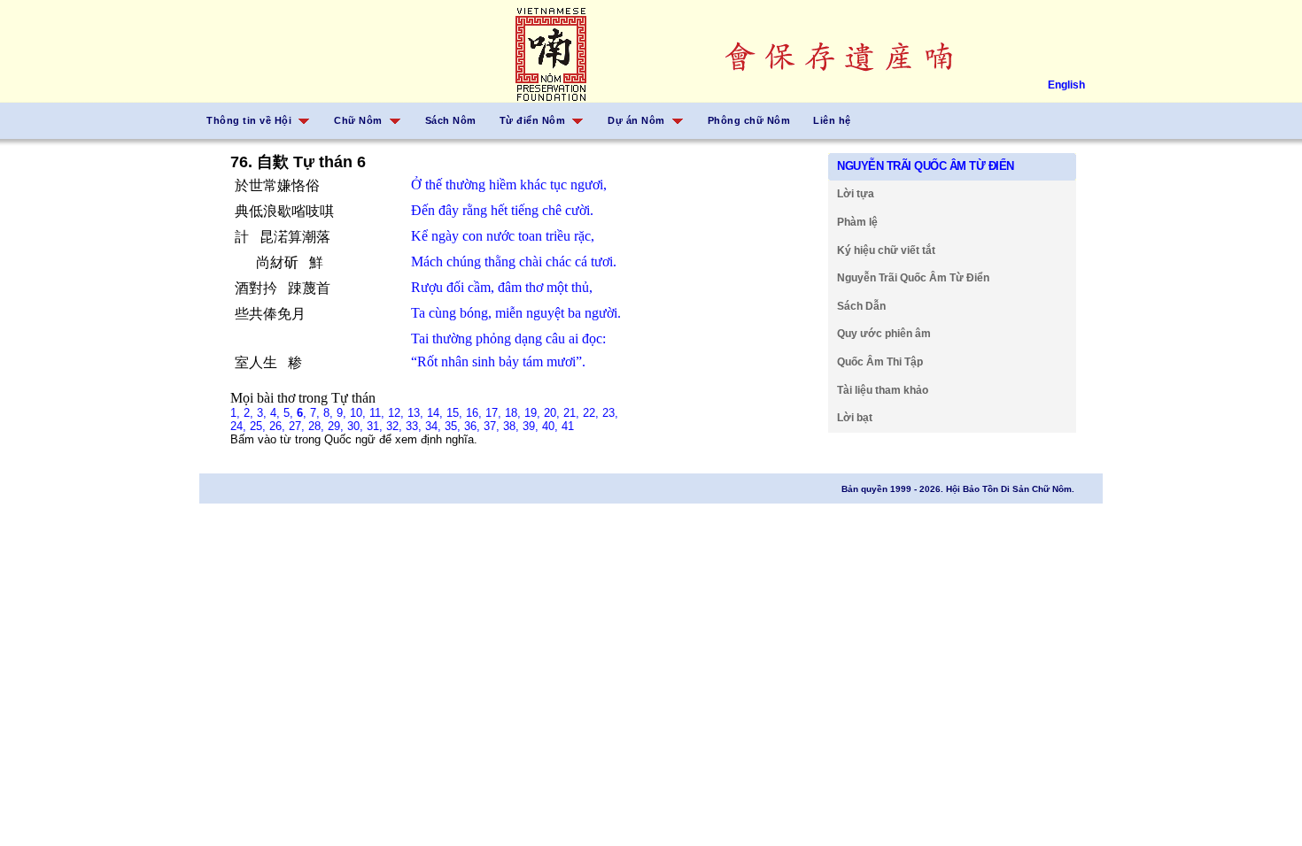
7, (316, 412)
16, (475, 412)
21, (573, 412)
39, (532, 426)
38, (513, 426)
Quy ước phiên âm (884, 333)
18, (514, 412)
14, (436, 412)
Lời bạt (854, 417)
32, (396, 426)
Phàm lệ (857, 222)
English (1066, 85)
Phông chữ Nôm (749, 120)
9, (343, 412)
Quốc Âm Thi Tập (880, 362)
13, (417, 412)
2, (250, 412)
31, (376, 426)
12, (397, 412)
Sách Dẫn (861, 306)
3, (263, 412)
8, (330, 412)
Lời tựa (855, 194)
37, (493, 426)
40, (552, 426)
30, (357, 426)
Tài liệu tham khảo (882, 390)
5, (290, 412)
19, (534, 412)
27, (298, 426)
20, (553, 412)
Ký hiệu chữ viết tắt (886, 250)
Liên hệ (832, 120)
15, (456, 412)
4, (276, 412)
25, (259, 426)
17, (495, 412)
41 (568, 426)
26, (279, 426)
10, (359, 412)
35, (454, 426)
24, (240, 426)
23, (610, 412)
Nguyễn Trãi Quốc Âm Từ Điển (913, 278)
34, (435, 426)
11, (378, 412)
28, (318, 426)
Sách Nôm (451, 120)
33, (415, 426)
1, (237, 412)
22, (592, 412)
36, (474, 426)
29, (337, 426)
